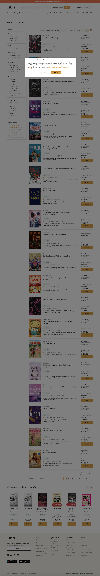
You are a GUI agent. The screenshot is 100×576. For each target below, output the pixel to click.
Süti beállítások (44, 72)
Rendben (56, 72)
